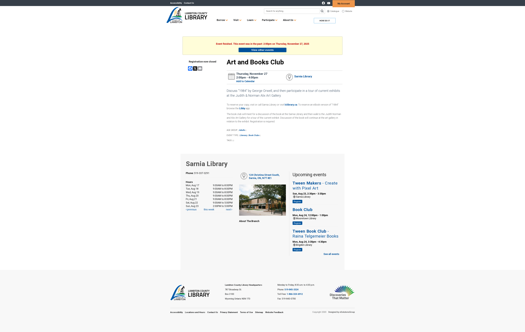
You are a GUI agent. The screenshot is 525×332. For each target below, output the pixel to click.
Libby (242, 108)
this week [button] (209, 209)
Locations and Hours (195, 312)
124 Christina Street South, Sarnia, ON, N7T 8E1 (264, 176)
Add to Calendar (245, 81)
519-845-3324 (291, 289)
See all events (331, 254)
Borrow (221, 20)
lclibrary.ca (291, 104)
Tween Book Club (315, 234)
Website (348, 11)
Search (322, 11)
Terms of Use (246, 312)
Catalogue (334, 11)
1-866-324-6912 (295, 294)
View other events (262, 49)
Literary (243, 135)
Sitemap (259, 312)
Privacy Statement (229, 312)
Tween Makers (315, 185)
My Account (344, 3)
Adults (242, 130)
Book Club (302, 209)
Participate (268, 20)
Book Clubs (254, 135)
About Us (288, 20)
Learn (250, 20)
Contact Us (189, 3)
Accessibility (176, 3)
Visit (236, 20)
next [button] (228, 209)
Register (297, 201)
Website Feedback (274, 312)
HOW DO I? (325, 21)
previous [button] (192, 209)
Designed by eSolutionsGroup (341, 312)
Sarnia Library (303, 76)
